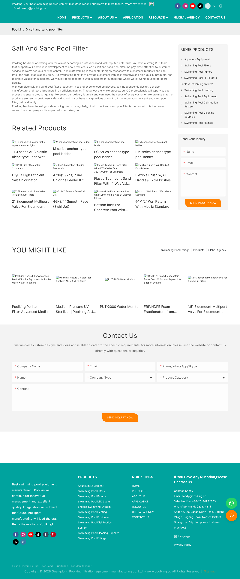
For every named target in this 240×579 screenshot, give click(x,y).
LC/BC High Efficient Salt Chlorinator (28, 177)
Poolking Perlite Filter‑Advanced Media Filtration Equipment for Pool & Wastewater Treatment (31, 309)
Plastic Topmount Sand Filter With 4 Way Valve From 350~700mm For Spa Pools (112, 181)
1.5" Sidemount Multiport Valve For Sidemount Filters (207, 309)
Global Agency (217, 250)
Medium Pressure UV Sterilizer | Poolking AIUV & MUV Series (75, 309)
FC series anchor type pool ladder (111, 154)
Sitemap (209, 571)
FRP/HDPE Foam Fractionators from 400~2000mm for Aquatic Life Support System (160, 309)
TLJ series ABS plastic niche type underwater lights (30, 154)
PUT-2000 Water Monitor (120, 307)
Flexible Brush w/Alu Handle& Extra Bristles (153, 177)
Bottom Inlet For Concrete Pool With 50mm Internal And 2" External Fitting (111, 207)
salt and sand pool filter (46, 29)
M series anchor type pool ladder (69, 151)
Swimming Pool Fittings (175, 250)
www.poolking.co (159, 571)
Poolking (18, 29)
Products (198, 250)
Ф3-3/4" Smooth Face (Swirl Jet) (70, 203)
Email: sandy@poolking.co (30, 8)
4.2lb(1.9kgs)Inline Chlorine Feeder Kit (68, 177)
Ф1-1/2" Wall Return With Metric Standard (152, 203)
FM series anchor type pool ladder (153, 154)
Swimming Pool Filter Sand (37, 565)
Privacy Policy (182, 544)
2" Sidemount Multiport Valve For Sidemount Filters (30, 204)
